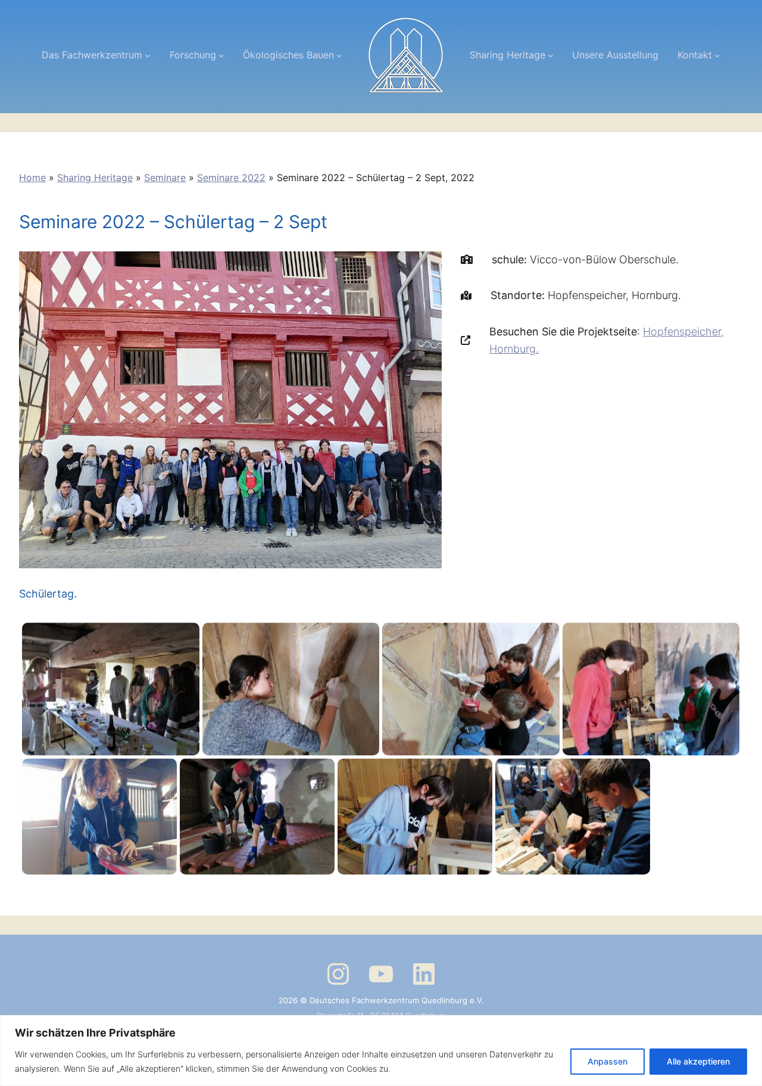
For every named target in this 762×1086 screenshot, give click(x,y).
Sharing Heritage (95, 177)
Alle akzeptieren (698, 1061)
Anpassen (607, 1061)
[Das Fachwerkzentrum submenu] (148, 55)
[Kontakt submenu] (717, 55)
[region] (381, 1050)
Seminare (165, 177)
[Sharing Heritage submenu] (551, 55)
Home (32, 177)
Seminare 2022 (231, 177)
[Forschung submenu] (221, 55)
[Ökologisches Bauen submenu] (339, 55)
